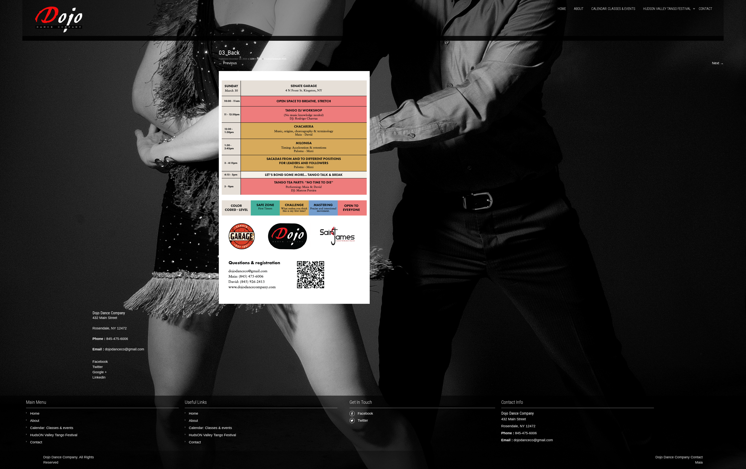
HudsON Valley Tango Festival (667, 9)
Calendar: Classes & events (613, 9)
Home (562, 9)
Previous (228, 63)
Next (718, 63)
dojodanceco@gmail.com (533, 440)
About (578, 9)
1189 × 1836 (255, 59)
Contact (705, 9)
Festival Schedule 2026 (275, 59)
